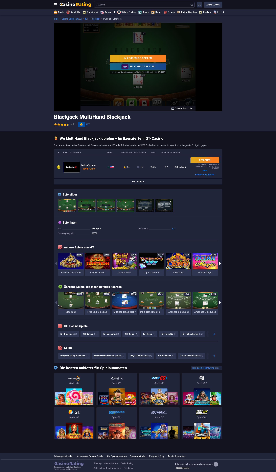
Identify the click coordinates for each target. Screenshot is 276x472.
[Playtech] (159, 423)
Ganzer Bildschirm (184, 108)
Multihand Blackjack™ (124, 312)
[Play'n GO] (159, 389)
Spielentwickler (138, 456)
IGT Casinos (138, 181)
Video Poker (128, 12)
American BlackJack (205, 312)
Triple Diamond (151, 272)
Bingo (145, 12)
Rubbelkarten (189, 12)
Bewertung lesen (204, 174)
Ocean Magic (205, 272)
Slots (61, 12)
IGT (86, 19)
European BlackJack (178, 312)
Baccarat (110, 12)
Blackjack (92, 12)
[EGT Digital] (202, 389)
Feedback (128, 468)
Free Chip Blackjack (97, 312)
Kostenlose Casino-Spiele (90, 456)
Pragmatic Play (156, 456)
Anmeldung (213, 5)
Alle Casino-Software (205, 368)
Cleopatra (178, 272)
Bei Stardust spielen (142, 66)
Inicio (56, 19)
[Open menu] (55, 5)
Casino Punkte (111, 463)
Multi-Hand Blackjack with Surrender (152, 312)
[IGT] (74, 423)
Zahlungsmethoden (63, 456)
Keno (158, 12)
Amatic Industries (176, 456)
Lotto (220, 12)
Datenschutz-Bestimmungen (107, 468)
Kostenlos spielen (139, 58)
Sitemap (97, 463)
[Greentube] (116, 423)
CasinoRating (127, 463)
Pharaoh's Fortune (70, 272)
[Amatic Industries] (116, 389)
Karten (207, 12)
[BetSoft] (202, 423)
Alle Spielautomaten (117, 456)
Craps (171, 12)
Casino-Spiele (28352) (72, 19)
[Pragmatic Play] (74, 389)
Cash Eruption (97, 272)
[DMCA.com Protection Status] (182, 468)
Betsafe (138, 167)
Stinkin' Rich (124, 272)
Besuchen (205, 160)
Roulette (76, 12)
